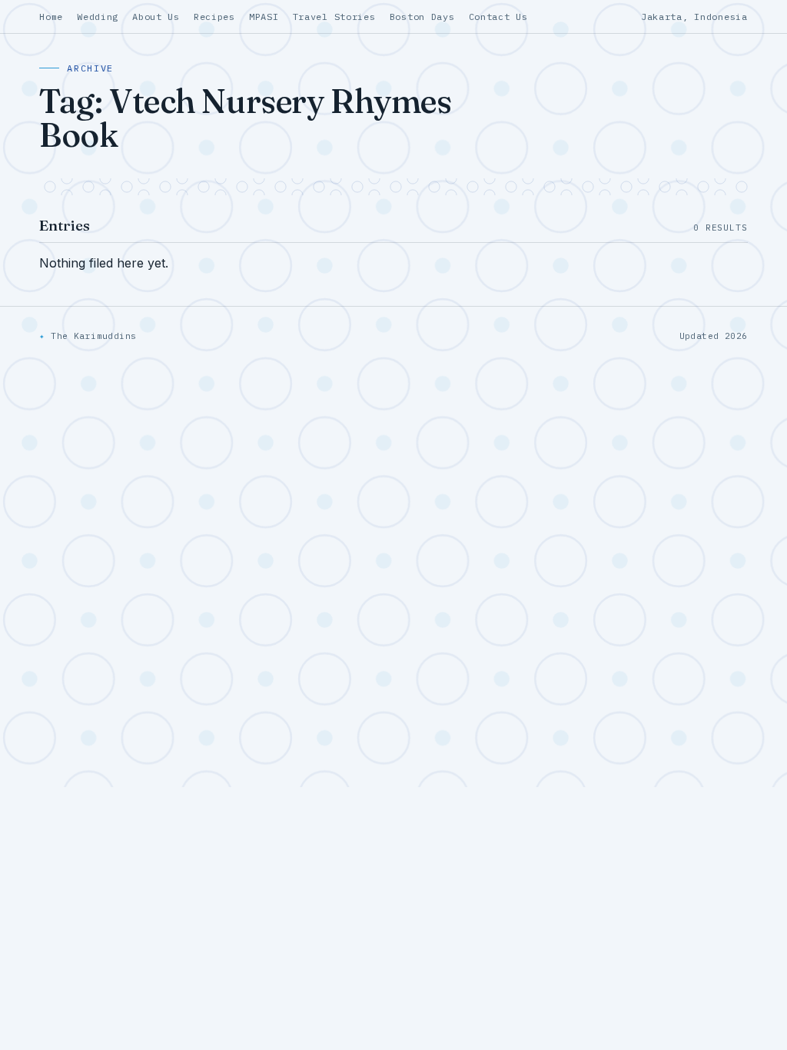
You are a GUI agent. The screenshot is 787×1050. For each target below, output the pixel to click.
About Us (156, 16)
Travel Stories (334, 16)
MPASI (264, 16)
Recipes (214, 16)
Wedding (97, 16)
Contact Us (498, 16)
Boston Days (422, 16)
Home (51, 16)
